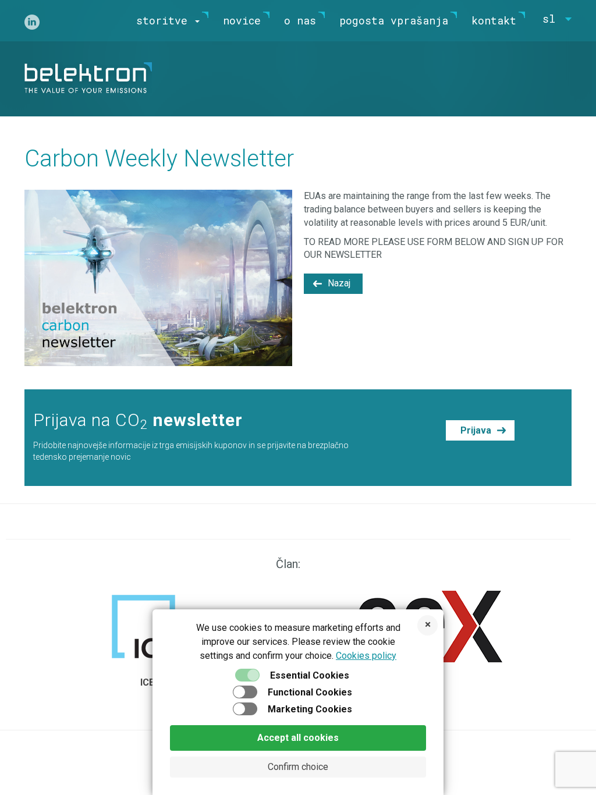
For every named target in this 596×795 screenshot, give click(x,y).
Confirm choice (298, 766)
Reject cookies (427, 625)
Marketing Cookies (310, 709)
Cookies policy (366, 655)
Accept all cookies (298, 737)
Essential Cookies (309, 675)
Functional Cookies (310, 692)
